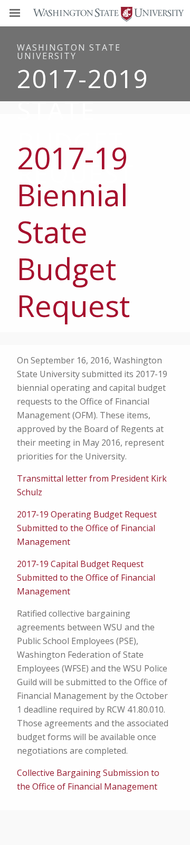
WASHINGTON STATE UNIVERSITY (69, 52)
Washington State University (95, 13)
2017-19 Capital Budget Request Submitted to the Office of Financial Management (86, 577)
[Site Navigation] (26, 13)
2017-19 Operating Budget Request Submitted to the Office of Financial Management (87, 528)
